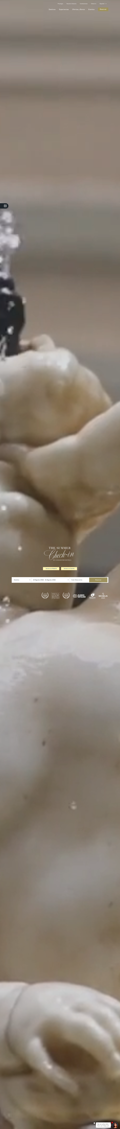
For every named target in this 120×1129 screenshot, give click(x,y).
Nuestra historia (71, 3)
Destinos (52, 9)
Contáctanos (83, 3)
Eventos (91, 9)
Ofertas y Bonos (78, 9)
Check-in (93, 3)
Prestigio (60, 3)
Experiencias (64, 9)
